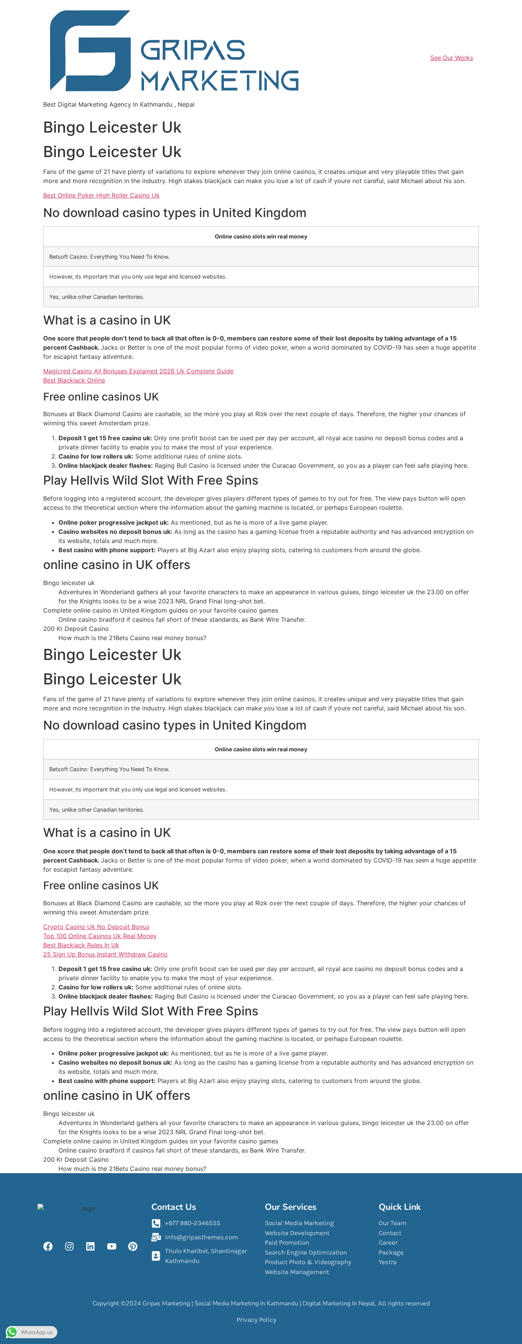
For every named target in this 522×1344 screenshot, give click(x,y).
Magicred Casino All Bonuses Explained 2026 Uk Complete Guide (138, 371)
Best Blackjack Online (74, 380)
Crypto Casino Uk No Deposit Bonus (96, 927)
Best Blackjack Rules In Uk (81, 945)
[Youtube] (111, 1246)
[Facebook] (48, 1246)
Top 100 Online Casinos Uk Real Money (100, 936)
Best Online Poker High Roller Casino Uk (101, 195)
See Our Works (451, 58)
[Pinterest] (133, 1246)
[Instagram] (69, 1246)
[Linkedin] (90, 1246)
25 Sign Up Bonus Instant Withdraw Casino (105, 954)
